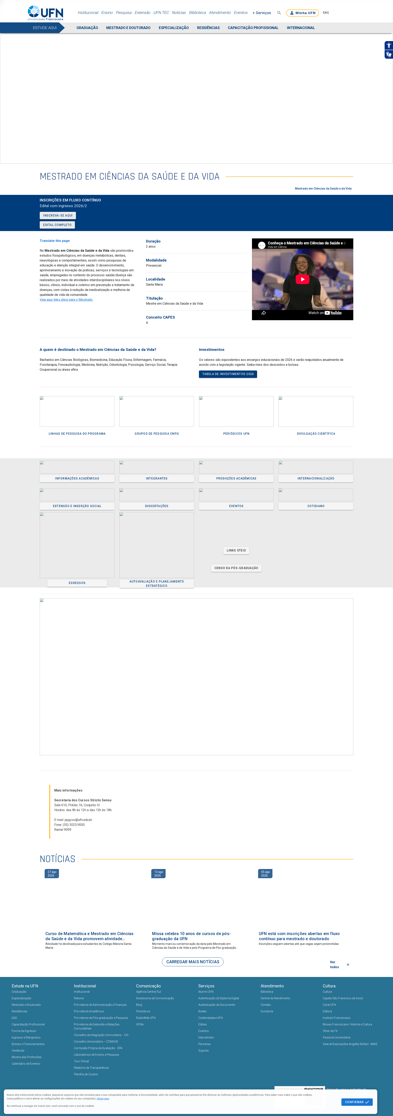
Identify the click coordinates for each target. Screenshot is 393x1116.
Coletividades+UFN (210, 1017)
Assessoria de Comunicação (155, 998)
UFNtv (140, 1024)
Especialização (21, 998)
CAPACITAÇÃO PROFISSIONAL (253, 28)
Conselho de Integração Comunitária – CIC (101, 1035)
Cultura (327, 991)
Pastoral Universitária (336, 1037)
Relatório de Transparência (91, 1067)
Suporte (203, 1050)
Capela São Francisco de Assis (343, 998)
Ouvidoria (267, 1011)
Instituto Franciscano (336, 1017)
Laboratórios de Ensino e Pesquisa (96, 1054)
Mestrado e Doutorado (26, 1004)
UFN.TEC (161, 12)
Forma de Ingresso (24, 1031)
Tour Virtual (81, 1061)
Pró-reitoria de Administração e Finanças (100, 1004)
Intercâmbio (206, 1037)
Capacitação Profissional (28, 1024)
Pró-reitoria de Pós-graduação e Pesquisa (101, 1017)
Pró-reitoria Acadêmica (89, 1011)
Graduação (19, 991)
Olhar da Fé (330, 1031)
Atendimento (220, 12)
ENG (326, 12)
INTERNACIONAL (301, 28)
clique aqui (103, 1098)
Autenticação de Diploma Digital (218, 998)
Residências (19, 1011)
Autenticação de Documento (216, 1004)
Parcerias (204, 1044)
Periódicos (143, 1011)
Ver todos (334, 964)
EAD (14, 1017)
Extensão (142, 12)
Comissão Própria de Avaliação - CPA (98, 1048)
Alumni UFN (205, 991)
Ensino (107, 12)
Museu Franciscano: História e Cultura (347, 1024)
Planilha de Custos (86, 1074)
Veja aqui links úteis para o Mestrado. (66, 300)
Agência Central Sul (148, 991)
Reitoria (79, 998)
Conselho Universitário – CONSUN (96, 1041)
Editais (202, 1024)
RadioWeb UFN (146, 1017)
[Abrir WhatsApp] (383, 1105)
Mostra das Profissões (27, 1057)
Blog (139, 1004)
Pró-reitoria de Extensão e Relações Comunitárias (97, 1026)
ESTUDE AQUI (45, 27)
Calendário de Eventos (26, 1063)
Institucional (88, 12)
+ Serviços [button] (262, 12)
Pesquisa (123, 12)
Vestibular (18, 1050)
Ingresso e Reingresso (26, 1037)
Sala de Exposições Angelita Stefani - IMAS (350, 1044)
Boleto (202, 1011)
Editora (327, 1011)
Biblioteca (197, 12)
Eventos (240, 12)
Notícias (179, 12)
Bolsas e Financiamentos (28, 1044)
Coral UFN (329, 1004)
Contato (266, 1004)
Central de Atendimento (275, 998)
